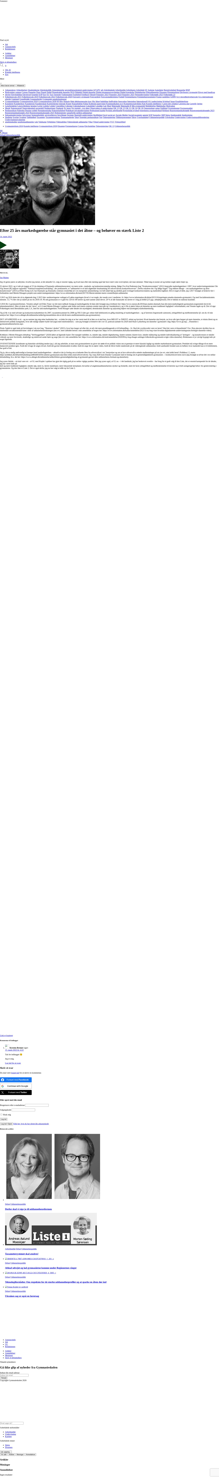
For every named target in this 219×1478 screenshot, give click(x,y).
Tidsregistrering (109, 117)
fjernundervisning (142, 95)
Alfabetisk (20, 86)
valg (36, 122)
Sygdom (22, 117)
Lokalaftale (90, 106)
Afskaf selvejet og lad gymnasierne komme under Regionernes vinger (41, 1268)
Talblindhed (31, 117)
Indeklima (104, 101)
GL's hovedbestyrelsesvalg (187, 97)
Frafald (121, 97)
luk (1, 130)
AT (146, 90)
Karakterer (9, 104)
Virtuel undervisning (101, 122)
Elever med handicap (206, 92)
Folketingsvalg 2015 (13, 97)
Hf (58, 101)
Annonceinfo (10, 47)
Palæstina (21, 110)
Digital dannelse (89, 92)
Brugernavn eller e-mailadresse (12, 1105)
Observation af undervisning (101, 108)
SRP (163, 115)
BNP (188, 90)
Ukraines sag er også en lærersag (22, 1296)
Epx (6, 74)
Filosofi (93, 95)
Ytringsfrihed (120, 122)
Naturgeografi (16, 108)
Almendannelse (58, 90)
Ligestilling (60, 106)
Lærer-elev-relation (170, 104)
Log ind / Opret (6, 1124)
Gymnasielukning (12, 101)
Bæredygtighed (170, 90)
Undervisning (180, 117)
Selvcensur (26, 115)
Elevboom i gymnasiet (189, 92)
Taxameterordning (52, 117)
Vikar (90, 122)
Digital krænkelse (127, 92)
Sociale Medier (122, 115)
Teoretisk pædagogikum (89, 117)
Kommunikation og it (114, 104)
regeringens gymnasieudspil (151, 110)
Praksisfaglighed (58, 110)
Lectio (39, 106)
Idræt (98, 101)
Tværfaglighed (143, 117)
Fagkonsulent (67, 95)
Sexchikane (62, 115)
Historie (66, 101)
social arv (111, 115)
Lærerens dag (183, 104)
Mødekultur (161, 106)
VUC (112, 122)
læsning (34, 106)
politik (34, 110)
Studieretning (187, 115)
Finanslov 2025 (128, 95)
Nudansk (59, 108)
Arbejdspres (131, 90)
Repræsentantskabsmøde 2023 (202, 110)
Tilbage (4, 133)
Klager (68, 104)
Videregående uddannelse (77, 122)
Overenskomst (173, 108)
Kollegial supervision (97, 104)
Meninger (9, 58)
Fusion (159, 97)
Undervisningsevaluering (15, 120)
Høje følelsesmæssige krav (81, 101)
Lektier (52, 106)
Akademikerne (33, 90)
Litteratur (69, 106)
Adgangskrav (10, 90)
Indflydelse (113, 101)
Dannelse (32, 92)
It (148, 101)
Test (100, 117)
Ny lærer (67, 108)
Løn (104, 106)
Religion (165, 110)
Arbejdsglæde (109, 90)
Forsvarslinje (95, 97)
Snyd (105, 115)
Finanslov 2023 (102, 95)
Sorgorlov (157, 115)
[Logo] (54, 38)
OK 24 (134, 108)
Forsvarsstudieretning (109, 97)
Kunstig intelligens (12, 72)
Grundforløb (25, 99)
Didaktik (78, 92)
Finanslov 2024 (115, 95)
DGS (72, 92)
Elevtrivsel (27, 95)
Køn (144, 104)
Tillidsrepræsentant (123, 117)
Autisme (151, 90)
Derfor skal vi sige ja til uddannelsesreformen (28, 1209)
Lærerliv (193, 104)
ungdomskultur (11, 122)
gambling (166, 97)
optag (157, 108)
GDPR (173, 97)
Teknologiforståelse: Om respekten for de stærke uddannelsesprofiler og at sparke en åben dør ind (55, 1282)
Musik (7, 108)
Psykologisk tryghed (131, 110)
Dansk (43, 92)
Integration (131, 101)
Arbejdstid (140, 90)
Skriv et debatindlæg (8, 62)
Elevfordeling (16, 95)
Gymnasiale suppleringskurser (54, 99)
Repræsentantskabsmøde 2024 (17, 113)
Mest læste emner (7, 86)
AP (94, 90)
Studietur (8, 117)
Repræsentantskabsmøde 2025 (42, 113)
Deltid (49, 92)
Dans (38, 92)
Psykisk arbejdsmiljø (114, 110)
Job (6, 44)
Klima (85, 104)
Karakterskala (40, 104)
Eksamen (163, 92)
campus (18, 92)
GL (6, 1344)
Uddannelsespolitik (157, 117)
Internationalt (141, 101)
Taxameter (41, 117)
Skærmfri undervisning (83, 115)
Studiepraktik (176, 115)
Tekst (77, 117)
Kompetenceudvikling (133, 104)
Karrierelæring (53, 104)
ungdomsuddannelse (26, 122)
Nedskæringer (50, 108)
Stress (167, 115)
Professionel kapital (97, 110)
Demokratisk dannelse (61, 92)
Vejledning (51, 122)
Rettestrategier (60, 113)
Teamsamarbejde (67, 117)
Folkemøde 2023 (156, 95)
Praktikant (70, 110)
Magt (109, 106)
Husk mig (7, 1115)
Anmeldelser (10, 55)
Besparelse (181, 90)
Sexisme (70, 115)
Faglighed (77, 95)
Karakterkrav (19, 104)
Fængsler (57, 95)
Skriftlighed (98, 115)
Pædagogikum (11, 110)
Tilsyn (133, 117)
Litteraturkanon (79, 106)
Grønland (15, 99)
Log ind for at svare (13, 1063)
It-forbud (166, 101)
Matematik (116, 106)
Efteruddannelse (152, 92)
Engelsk (35, 95)
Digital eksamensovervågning (108, 92)
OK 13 (116, 108)
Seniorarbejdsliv (37, 115)
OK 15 (122, 108)
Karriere (8, 1436)
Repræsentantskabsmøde (179, 110)
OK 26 (8, 70)
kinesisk (62, 104)
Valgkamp (42, 122)
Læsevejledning (23, 106)
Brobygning (10, 92)
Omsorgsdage (149, 108)
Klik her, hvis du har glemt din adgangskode (31, 1124)
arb (102, 90)
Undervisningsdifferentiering (197, 117)
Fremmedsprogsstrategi (146, 97)
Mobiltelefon (150, 106)
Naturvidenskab (28, 108)
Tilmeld (3, 1378)
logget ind (15, 1073)
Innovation (122, 101)
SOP (150, 115)
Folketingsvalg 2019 (30, 97)
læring (199, 104)
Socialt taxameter (135, 115)
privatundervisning (81, 110)
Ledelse (46, 106)
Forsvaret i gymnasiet (81, 97)
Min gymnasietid (138, 106)
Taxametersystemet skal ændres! (21, 1254)
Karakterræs (30, 104)
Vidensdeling (61, 122)
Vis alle (3, 1455)
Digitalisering (140, 92)
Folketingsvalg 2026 (64, 97)
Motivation (170, 106)
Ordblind (163, 108)
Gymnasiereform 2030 (47, 101)
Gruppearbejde (36, 99)
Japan (172, 101)
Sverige (16, 117)
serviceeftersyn (51, 115)
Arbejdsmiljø (120, 90)
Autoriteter (159, 90)
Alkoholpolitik (45, 90)
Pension (28, 110)
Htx (93, 101)
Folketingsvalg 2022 (47, 97)
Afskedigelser (21, 90)
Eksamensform (173, 92)
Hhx (61, 101)
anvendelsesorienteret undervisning (79, 90)
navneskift (39, 108)
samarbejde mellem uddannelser (79, 113)
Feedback (85, 95)
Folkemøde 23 (169, 95)
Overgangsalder (186, 108)
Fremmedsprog (131, 97)
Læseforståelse (11, 106)
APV (98, 90)
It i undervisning (155, 101)
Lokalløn (99, 106)
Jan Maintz (4, 278)
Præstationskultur (44, 110)
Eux (51, 95)
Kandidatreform (181, 101)
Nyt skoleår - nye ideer (80, 108)
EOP (40, 95)
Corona (25, 92)
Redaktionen (10, 49)
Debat (2, 135)
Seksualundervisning (13, 115)
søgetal (145, 115)
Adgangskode (5, 1110)
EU (48, 95)
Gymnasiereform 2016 (29, 101)
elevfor (8, 95)
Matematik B (126, 106)
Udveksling (169, 117)
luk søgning (5, 1452)
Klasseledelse (77, 104)
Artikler (8, 53)
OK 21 (128, 108)
